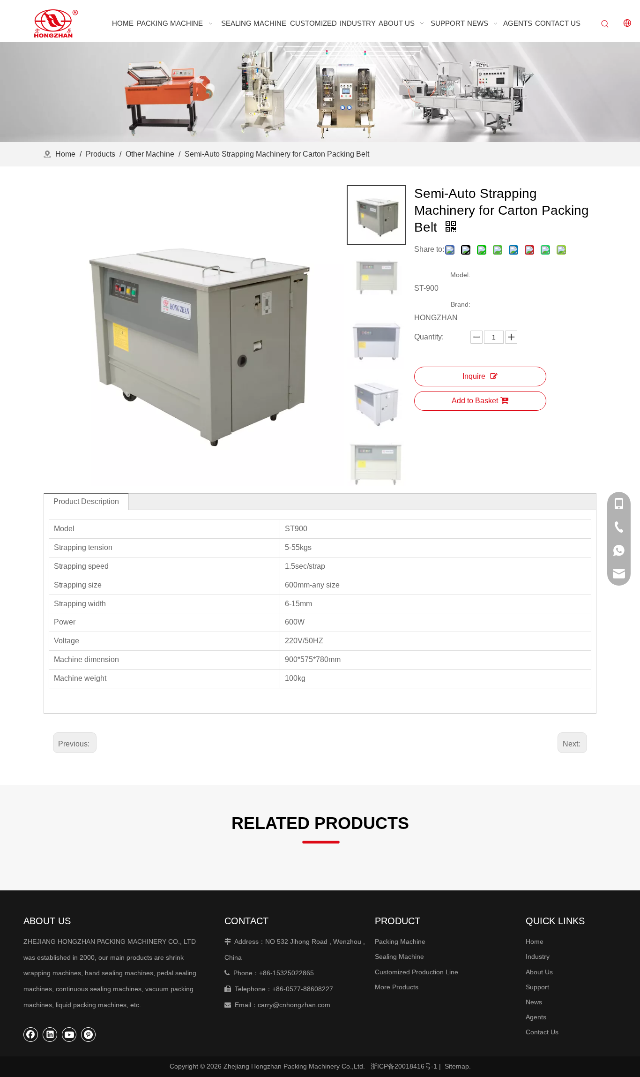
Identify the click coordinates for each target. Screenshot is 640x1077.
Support (537, 987)
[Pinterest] (88, 1034)
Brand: (460, 304)
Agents (536, 1017)
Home (534, 941)
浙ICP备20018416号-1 (404, 1066)
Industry (538, 956)
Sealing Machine (399, 956)
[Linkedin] (50, 1034)
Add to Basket (475, 401)
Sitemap (457, 1066)
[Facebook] (30, 1034)
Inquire (473, 376)
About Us (539, 972)
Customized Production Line (416, 972)
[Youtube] (69, 1034)
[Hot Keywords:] (605, 24)
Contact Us (542, 1032)
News (534, 1002)
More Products (396, 987)
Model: (460, 275)
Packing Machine (400, 941)
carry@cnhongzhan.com (294, 1005)
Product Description (86, 501)
